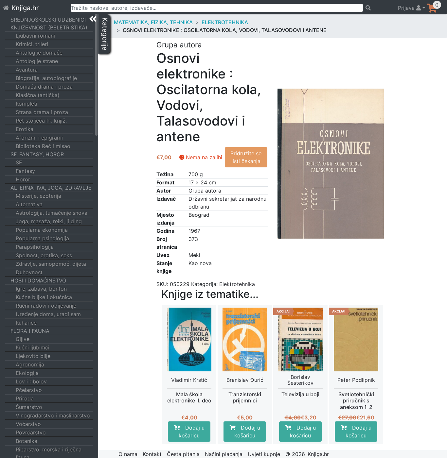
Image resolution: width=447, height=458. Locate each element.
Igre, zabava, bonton (41, 288)
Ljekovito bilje (33, 356)
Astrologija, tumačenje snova (51, 213)
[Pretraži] (377, 8)
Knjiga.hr (25, 8)
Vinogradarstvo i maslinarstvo (53, 415)
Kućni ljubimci (32, 347)
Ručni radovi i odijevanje (46, 305)
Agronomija (30, 364)
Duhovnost (29, 272)
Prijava (407, 8)
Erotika (24, 129)
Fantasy (25, 171)
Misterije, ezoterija (38, 196)
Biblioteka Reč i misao (43, 146)
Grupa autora (204, 190)
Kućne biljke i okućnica (44, 297)
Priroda (25, 398)
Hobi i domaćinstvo (38, 280)
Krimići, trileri (32, 44)
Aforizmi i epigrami (39, 137)
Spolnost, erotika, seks (44, 255)
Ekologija (27, 373)
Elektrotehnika (225, 22)
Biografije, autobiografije (46, 78)
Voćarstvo (28, 424)
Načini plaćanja (223, 454)
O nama (127, 454)
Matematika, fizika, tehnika (153, 22)
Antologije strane (37, 61)
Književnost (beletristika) (48, 27)
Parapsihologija (35, 247)
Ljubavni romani (35, 35)
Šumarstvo (29, 407)
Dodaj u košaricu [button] (192, 431)
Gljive (22, 339)
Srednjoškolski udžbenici (48, 19)
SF (19, 162)
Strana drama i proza (42, 112)
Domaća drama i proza (44, 86)
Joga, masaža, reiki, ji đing (49, 221)
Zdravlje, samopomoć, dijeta (51, 264)
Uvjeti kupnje (264, 454)
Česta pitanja (183, 454)
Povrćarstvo (31, 432)
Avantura (27, 69)
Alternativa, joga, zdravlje (51, 187)
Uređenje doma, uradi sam (48, 314)
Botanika (26, 441)
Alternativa (29, 204)
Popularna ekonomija (42, 230)
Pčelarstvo (29, 390)
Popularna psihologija (42, 238)
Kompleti (26, 103)
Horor (23, 179)
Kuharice (26, 322)
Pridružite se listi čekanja (245, 157)
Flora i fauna (29, 331)
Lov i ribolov (31, 381)
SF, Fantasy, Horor (37, 154)
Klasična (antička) (38, 95)
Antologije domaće (39, 52)
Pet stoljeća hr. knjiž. (41, 120)
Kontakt (152, 454)
